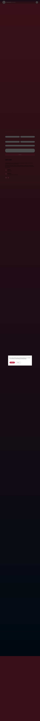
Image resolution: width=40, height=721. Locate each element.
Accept (12, 362)
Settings (18, 362)
